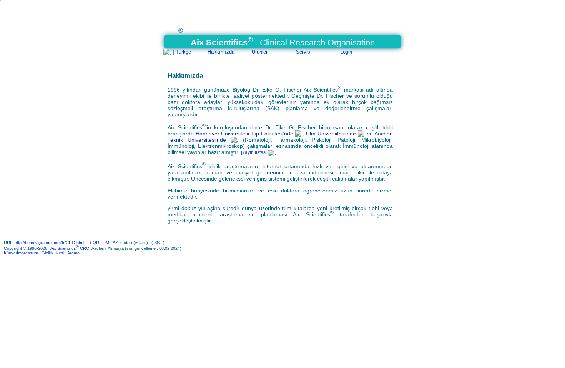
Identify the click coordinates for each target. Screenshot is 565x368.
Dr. (258, 90)
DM (105, 242)
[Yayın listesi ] (258, 152)
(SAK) (272, 108)
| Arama (72, 253)
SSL (158, 242)
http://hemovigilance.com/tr (40, 242)
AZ (115, 242)
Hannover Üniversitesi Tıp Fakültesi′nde (245, 133)
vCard (140, 242)
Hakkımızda (221, 52)
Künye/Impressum (21, 253)
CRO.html (75, 242)
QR (95, 242)
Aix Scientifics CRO (70, 248)
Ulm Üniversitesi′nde (331, 133)
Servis (303, 52)
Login (346, 52)
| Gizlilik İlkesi (51, 253)
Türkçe (183, 52)
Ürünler (260, 52)
